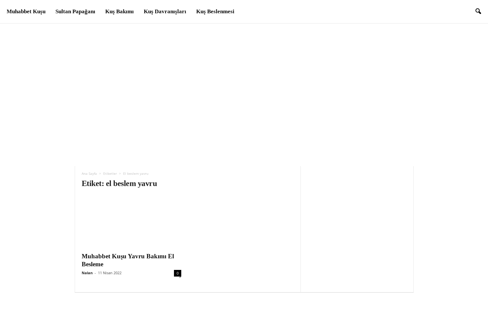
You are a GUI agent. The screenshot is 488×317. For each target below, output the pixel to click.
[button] (478, 11)
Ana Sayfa (89, 173)
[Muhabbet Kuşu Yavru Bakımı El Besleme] (131, 221)
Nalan (87, 272)
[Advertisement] (244, 73)
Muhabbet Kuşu (26, 11)
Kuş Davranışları (165, 11)
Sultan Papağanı (75, 11)
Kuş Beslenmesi (215, 11)
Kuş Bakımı (119, 11)
